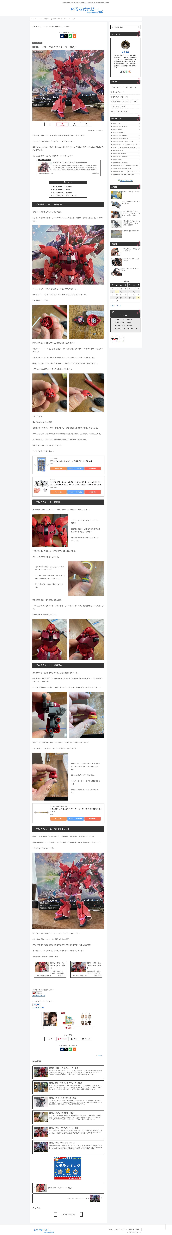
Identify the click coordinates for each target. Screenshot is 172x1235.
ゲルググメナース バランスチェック (65, 195)
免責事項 (131, 1229)
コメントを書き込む (68, 1214)
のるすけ (125, 52)
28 (138, 298)
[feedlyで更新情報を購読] (70, 36)
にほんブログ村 (38, 1007)
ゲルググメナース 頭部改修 (62, 186)
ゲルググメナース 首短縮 (61, 189)
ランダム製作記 (38, 42)
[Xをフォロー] (66, 36)
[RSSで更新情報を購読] (74, 36)
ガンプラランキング (38, 996)
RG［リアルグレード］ (119, 106)
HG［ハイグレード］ (118, 92)
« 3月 (112, 305)
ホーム (110, 1229)
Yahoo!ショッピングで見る (75, 468)
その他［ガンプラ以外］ (119, 111)
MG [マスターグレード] (119, 97)
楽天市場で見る (92, 468)
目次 (65, 182)
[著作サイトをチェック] (62, 36)
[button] (74, 124)
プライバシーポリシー (120, 1229)
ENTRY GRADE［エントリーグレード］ (124, 87)
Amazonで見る (58, 468)
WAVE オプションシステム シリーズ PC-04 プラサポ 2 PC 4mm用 (71, 461)
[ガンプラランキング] (37, 992)
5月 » (119, 305)
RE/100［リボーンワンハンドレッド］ (124, 102)
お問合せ (138, 1229)
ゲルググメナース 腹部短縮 (62, 192)
